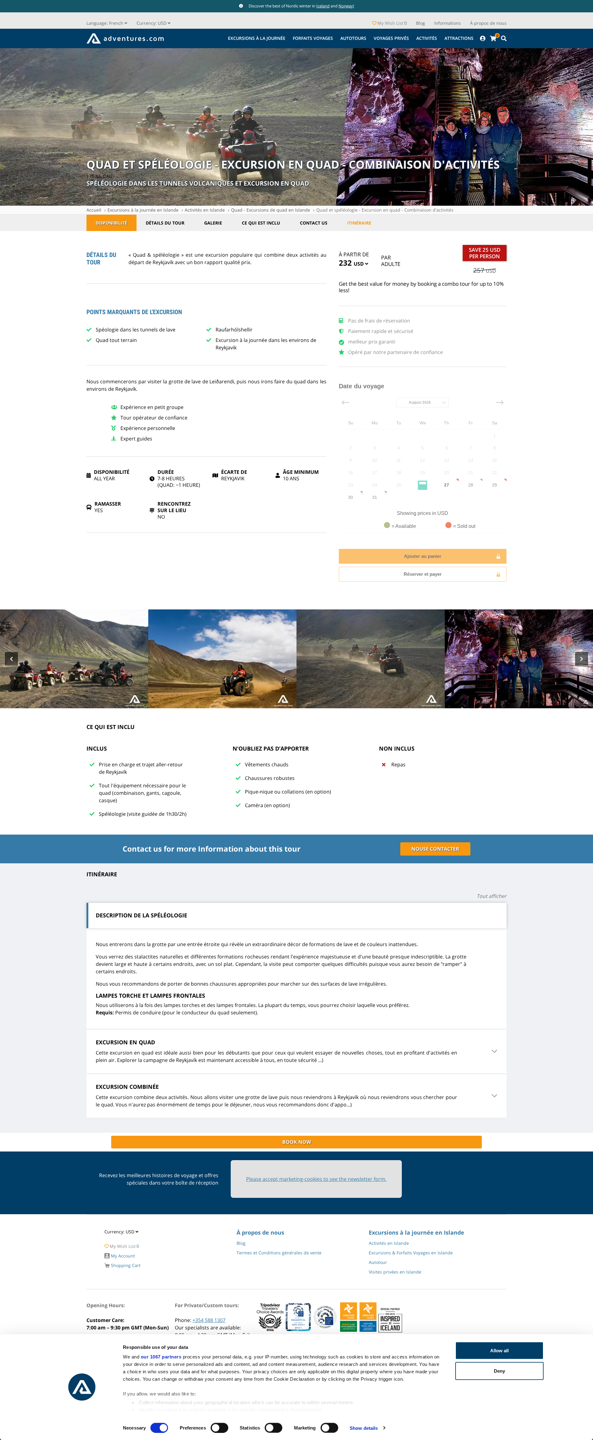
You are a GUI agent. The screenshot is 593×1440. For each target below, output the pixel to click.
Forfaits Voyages (313, 38)
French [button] (105, 23)
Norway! (346, 6)
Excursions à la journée (256, 38)
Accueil (93, 210)
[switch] (219, 1428)
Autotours (353, 38)
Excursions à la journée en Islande (143, 210)
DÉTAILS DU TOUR (165, 223)
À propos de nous (488, 23)
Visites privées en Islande (395, 1272)
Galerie (213, 223)
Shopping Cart (125, 1265)
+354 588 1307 (208, 1320)
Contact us (313, 223)
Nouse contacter (435, 848)
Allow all (499, 1350)
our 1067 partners (161, 1356)
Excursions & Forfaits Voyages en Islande (411, 1253)
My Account (122, 1256)
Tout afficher (492, 896)
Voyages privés (391, 38)
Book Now (296, 1142)
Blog (420, 23)
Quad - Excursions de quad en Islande (270, 210)
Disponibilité (111, 223)
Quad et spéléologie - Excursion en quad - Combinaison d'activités (384, 210)
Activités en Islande (205, 210)
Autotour (378, 1262)
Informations (447, 23)
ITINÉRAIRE (359, 223)
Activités (426, 38)
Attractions (458, 38)
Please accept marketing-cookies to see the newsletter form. (316, 1179)
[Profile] (482, 38)
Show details (364, 1427)
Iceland (323, 6)
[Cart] (493, 38)
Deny (499, 1370)
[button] (153, 23)
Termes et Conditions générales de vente (279, 1253)
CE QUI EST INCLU (261, 223)
